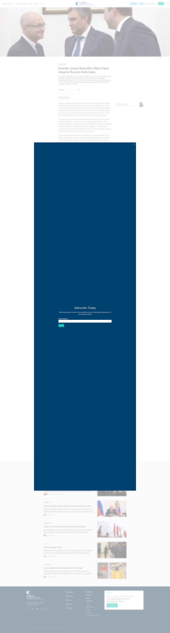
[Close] (134, 144)
